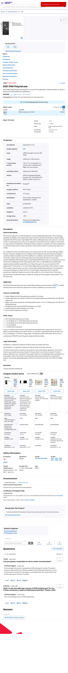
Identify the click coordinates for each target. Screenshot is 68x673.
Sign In (22, 102)
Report (25, 580)
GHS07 (5, 462)
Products (3, 11)
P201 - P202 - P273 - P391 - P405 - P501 (57, 459)
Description (6, 59)
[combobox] (34, 7)
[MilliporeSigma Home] (8, 3)
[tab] (4, 12)
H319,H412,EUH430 (41, 458)
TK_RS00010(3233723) (29, 222)
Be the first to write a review (15, 618)
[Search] (65, 6)
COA (8, 47)
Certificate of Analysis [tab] (10, 482)
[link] (8, 538)
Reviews (5, 79)
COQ (14, 47)
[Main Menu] (2, 3)
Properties (6, 56)
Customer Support (29, 500)
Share (63, 83)
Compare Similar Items (10, 62)
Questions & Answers (10, 76)
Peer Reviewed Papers (10, 73)
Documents (59, 495)
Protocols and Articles (10, 71)
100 (24, 149)
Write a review (17, 94)
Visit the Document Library (12, 515)
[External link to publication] (35, 261)
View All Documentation (13, 51)
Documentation (8, 68)
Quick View (10, 391)
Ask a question (27, 94)
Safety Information (9, 65)
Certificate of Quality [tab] (23, 482)
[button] (59, 560)
